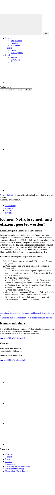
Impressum (10, 464)
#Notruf (8, 210)
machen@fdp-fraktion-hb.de (13, 338)
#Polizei (8, 213)
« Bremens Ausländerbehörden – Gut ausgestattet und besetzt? (26, 318)
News (13, 50)
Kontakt (14, 57)
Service (8, 55)
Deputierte (15, 43)
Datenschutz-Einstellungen (16, 471)
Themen (8, 48)
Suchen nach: (5, 87)
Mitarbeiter (15, 45)
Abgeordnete (16, 41)
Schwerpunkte (17, 52)
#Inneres (9, 208)
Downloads (15, 60)
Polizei (10, 195)
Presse (13, 62)
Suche (28, 90)
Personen (9, 38)
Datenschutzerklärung (14, 469)
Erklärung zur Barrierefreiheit (17, 466)
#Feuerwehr (10, 205)
